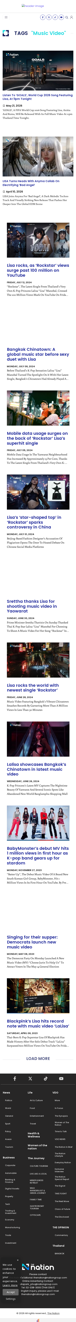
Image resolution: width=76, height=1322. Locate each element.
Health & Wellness (34, 1135)
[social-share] (42, 17)
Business (9, 1157)
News (6, 1092)
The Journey (36, 1158)
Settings (11, 1298)
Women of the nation (37, 1147)
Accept (11, 1292)
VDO (55, 1092)
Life (30, 1092)
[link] (38, 88)
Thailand (58, 1246)
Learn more (10, 1285)
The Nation (53, 1313)
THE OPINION (60, 1227)
